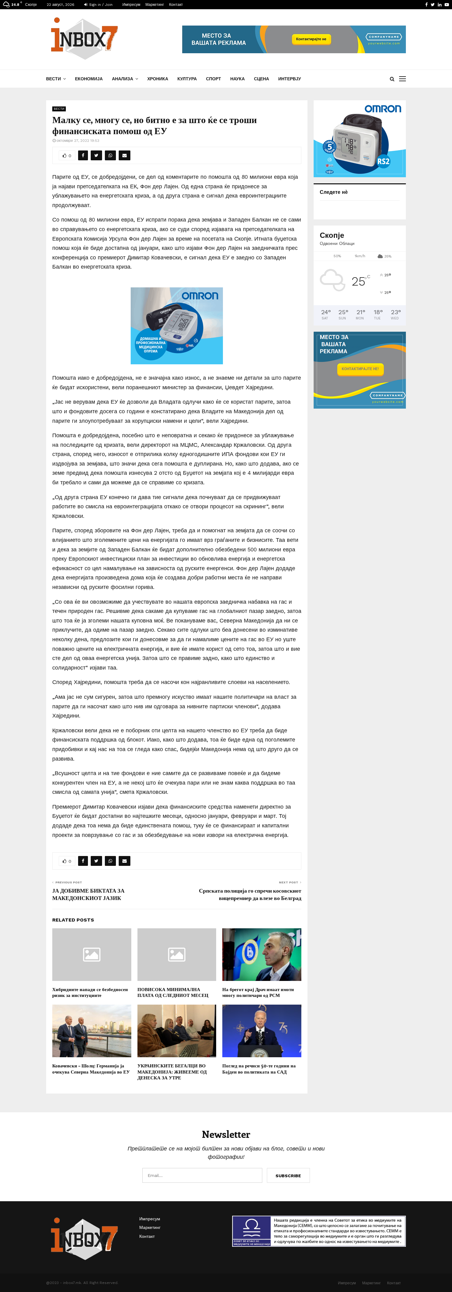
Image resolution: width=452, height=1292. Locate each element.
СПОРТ (213, 78)
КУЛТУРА (187, 78)
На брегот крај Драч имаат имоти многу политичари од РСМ (258, 992)
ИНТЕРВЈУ (289, 78)
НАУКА (237, 78)
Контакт (176, 4)
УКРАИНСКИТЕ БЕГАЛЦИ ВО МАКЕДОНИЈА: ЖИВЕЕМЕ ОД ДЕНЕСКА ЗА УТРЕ (172, 1071)
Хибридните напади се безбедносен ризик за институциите (90, 992)
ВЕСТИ (53, 78)
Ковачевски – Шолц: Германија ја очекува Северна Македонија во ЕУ (91, 1068)
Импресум (131, 4)
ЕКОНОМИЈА (89, 78)
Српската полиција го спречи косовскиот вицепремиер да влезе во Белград (250, 894)
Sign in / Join (100, 4)
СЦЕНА (261, 78)
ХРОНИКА (157, 78)
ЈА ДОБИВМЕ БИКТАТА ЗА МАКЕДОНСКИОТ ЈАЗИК (88, 894)
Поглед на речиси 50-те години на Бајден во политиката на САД (259, 1068)
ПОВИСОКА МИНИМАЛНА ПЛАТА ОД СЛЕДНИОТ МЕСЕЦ (172, 992)
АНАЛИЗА (122, 78)
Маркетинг (154, 4)
